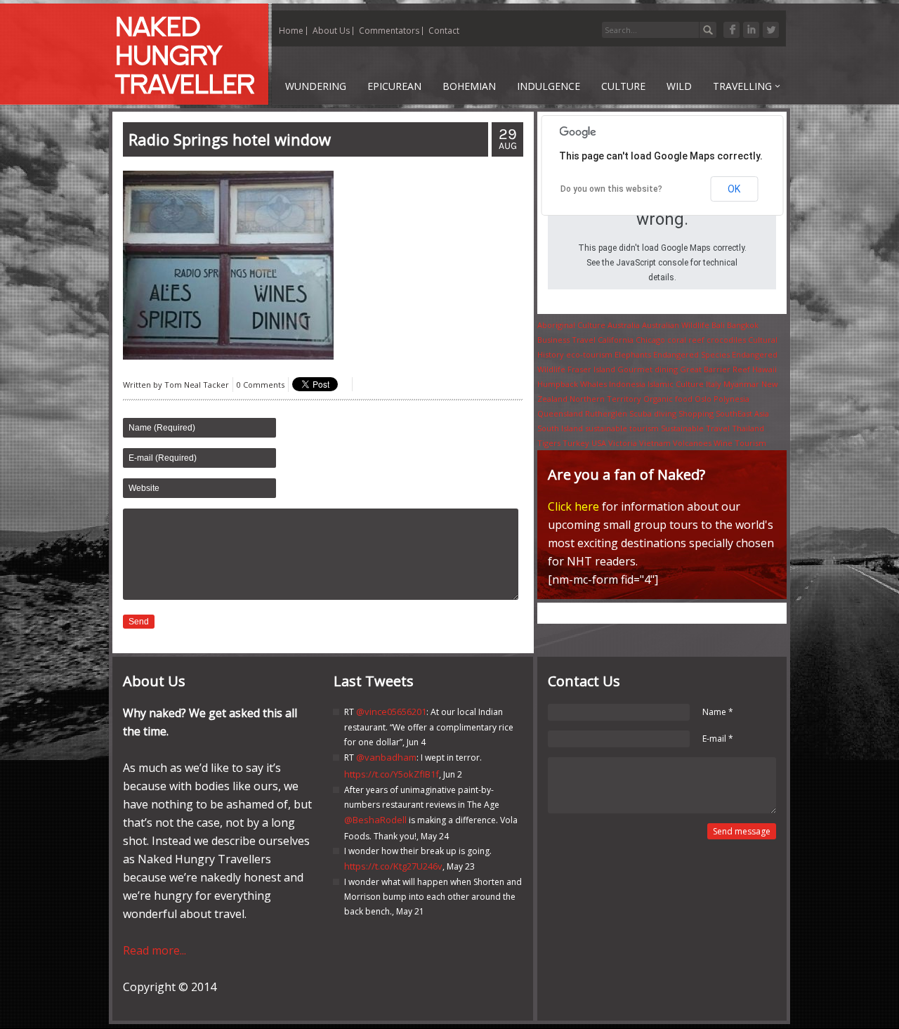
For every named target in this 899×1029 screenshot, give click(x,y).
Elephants (633, 354)
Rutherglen (606, 413)
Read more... (154, 950)
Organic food (668, 398)
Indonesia (627, 384)
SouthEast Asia (742, 413)
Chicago (650, 339)
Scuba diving (652, 413)
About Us (331, 31)
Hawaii (764, 369)
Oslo (703, 398)
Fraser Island (591, 369)
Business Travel (566, 339)
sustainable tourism (622, 428)
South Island (560, 428)
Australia (624, 325)
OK (734, 189)
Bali (718, 325)
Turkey (576, 443)
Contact (443, 31)
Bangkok (743, 325)
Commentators (389, 31)
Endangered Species (691, 354)
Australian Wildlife (675, 325)
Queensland (560, 413)
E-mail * (717, 739)
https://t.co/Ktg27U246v (393, 866)
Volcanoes (692, 443)
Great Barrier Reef (715, 369)
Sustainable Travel (695, 428)
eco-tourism (589, 354)
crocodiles (726, 339)
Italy (713, 384)
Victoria (622, 443)
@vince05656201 (391, 711)
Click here (573, 506)
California (616, 339)
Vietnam (655, 443)
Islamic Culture (676, 384)
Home (291, 31)
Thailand (748, 428)
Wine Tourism (740, 443)
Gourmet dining (647, 369)
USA (598, 443)
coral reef (685, 339)
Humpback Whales (572, 384)
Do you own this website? (611, 189)
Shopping (696, 413)
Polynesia (731, 398)
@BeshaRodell (375, 819)
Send (139, 622)
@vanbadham (386, 757)
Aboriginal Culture (571, 325)
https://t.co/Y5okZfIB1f (391, 774)
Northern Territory (605, 398)
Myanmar (741, 384)
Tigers (548, 443)
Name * (717, 712)
